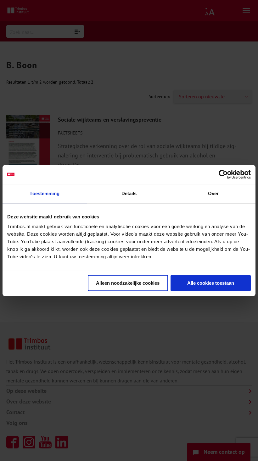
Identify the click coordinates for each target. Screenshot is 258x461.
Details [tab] (129, 193)
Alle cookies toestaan (210, 283)
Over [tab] (213, 193)
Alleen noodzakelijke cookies (128, 283)
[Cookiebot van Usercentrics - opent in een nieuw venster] (223, 174)
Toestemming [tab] (44, 193)
